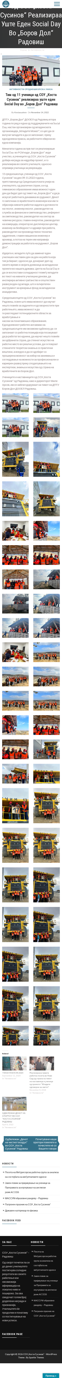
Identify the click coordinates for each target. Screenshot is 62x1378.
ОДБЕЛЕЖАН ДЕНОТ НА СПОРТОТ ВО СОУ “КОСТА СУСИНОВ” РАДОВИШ (13, 1117)
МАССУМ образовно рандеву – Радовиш (26, 1198)
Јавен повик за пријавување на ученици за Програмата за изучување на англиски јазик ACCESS (27, 1187)
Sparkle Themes (36, 1357)
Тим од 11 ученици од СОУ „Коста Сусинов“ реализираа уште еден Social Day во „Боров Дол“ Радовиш (31, 99)
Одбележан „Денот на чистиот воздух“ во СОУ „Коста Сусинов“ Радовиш (16, 1144)
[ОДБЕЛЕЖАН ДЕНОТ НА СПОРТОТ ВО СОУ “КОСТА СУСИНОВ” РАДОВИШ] (14, 1104)
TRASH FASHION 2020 (12, 1073)
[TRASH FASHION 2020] (14, 1063)
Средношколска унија (39, 89)
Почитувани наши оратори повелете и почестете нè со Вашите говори (45, 1144)
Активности (16, 89)
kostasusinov (20, 112)
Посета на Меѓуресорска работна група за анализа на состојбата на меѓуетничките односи (32, 1174)
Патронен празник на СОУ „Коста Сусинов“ (28, 1204)
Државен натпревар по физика (21, 1210)
